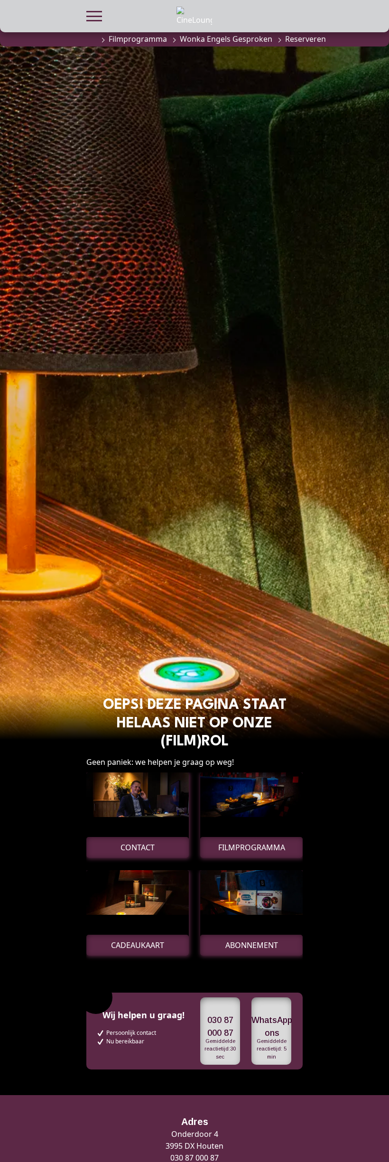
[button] (94, 15)
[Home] (91, 39)
